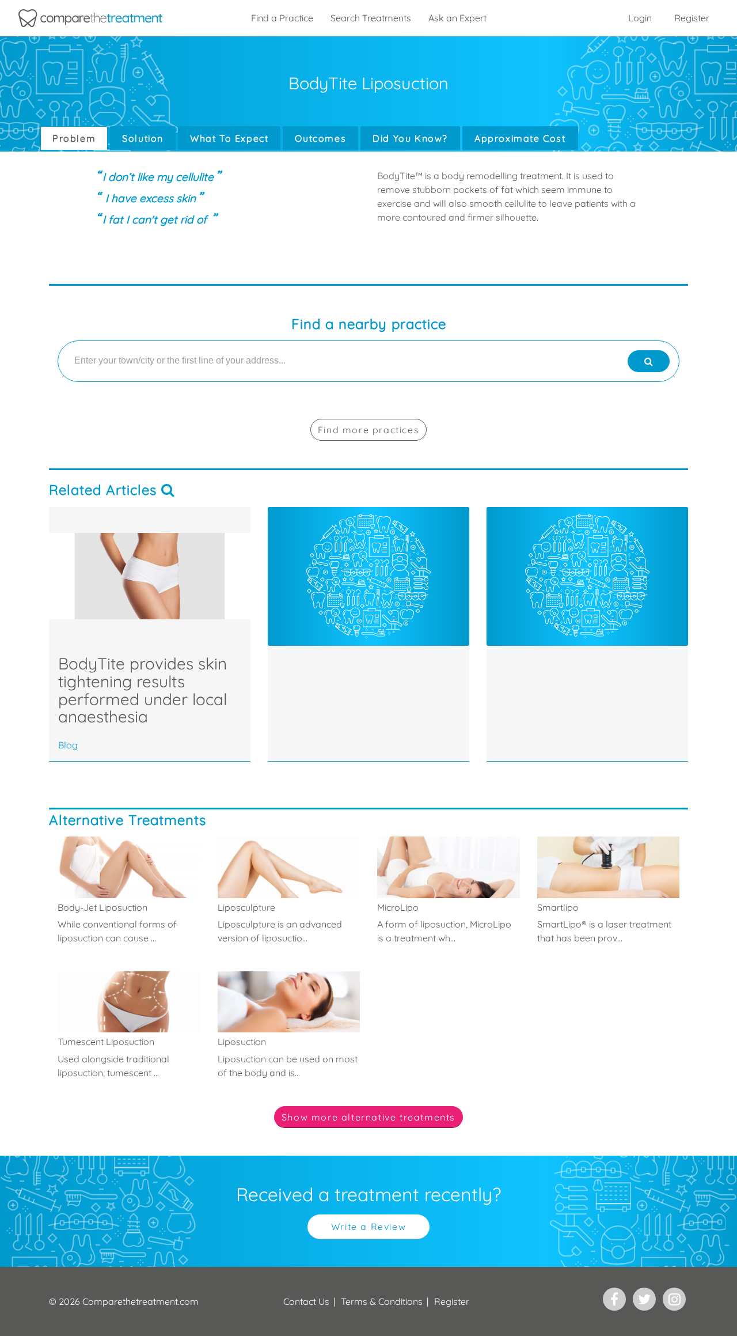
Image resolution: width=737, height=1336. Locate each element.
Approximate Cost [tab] (520, 138)
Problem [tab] (74, 138)
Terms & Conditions (382, 1301)
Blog (68, 745)
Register (691, 18)
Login (640, 18)
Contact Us (306, 1301)
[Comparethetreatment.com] (90, 18)
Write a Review (368, 1226)
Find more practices (368, 430)
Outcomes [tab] (320, 138)
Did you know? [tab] (410, 138)
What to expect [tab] (229, 138)
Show (368, 1117)
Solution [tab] (143, 138)
